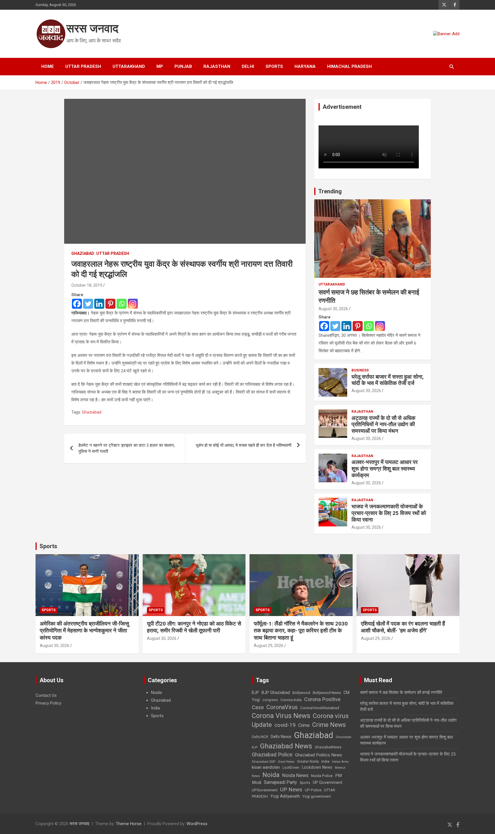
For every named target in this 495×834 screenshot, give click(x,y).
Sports (274, 66)
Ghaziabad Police (272, 755)
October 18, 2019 (86, 285)
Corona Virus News (281, 716)
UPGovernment (265, 790)
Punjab (183, 66)
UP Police (313, 790)
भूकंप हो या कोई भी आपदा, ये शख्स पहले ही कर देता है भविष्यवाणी (243, 445)
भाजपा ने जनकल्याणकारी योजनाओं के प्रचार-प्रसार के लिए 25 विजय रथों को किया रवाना (388, 513)
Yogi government (316, 796)
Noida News (295, 775)
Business (360, 370)
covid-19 (285, 725)
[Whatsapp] (122, 304)
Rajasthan (216, 66)
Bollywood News (327, 692)
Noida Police (322, 775)
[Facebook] (77, 304)
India (155, 708)
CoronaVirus (282, 707)
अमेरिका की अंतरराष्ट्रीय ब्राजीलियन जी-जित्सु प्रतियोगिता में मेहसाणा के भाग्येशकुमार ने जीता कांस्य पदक (84, 630)
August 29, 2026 (268, 645)
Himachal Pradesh (349, 66)
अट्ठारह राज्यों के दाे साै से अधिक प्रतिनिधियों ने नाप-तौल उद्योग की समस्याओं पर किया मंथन (383, 424)
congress (270, 700)
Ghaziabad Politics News (318, 755)
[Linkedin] (99, 304)
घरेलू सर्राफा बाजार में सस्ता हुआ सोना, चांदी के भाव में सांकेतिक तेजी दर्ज (387, 380)
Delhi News (281, 736)
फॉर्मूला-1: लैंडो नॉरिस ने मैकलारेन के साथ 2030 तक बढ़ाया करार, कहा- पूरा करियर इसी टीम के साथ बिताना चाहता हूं (301, 630)
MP (159, 66)
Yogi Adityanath (285, 796)
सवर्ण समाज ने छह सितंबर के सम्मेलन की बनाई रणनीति (401, 692)
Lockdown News (317, 767)
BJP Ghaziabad (276, 692)
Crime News (329, 724)
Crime (304, 725)
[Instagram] (133, 304)
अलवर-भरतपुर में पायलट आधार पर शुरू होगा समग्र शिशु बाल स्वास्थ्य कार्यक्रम (384, 469)
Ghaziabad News (286, 746)
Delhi (248, 66)
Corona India (291, 700)
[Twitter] (88, 304)
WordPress (196, 823)
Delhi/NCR (260, 737)
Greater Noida (308, 762)
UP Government (327, 782)
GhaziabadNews (328, 747)
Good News (286, 762)
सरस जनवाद (92, 28)
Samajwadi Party (280, 782)
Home (47, 66)
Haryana (305, 66)
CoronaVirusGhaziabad (319, 707)
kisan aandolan (266, 767)
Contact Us (46, 695)
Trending (330, 191)
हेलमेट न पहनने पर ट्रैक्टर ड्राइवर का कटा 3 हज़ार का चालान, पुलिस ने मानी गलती (126, 448)
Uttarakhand (129, 66)
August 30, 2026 (333, 308)
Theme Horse (129, 823)
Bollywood (301, 692)
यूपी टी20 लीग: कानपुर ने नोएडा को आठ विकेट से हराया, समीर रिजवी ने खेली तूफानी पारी (194, 627)
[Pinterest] (110, 304)
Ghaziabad (82, 253)
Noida (156, 692)
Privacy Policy (48, 703)
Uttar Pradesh (83, 66)
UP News (291, 789)
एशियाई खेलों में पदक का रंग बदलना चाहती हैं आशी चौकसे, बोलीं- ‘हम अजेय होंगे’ (403, 627)
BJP (255, 692)
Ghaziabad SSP (263, 762)
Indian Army (340, 762)
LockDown (290, 768)
